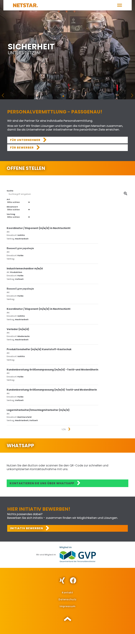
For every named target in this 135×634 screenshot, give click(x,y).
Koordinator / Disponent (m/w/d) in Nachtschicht (38, 228)
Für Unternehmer (25, 140)
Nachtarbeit (21, 239)
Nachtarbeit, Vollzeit (26, 420)
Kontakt (67, 592)
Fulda (20, 255)
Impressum (67, 606)
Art (8, 199)
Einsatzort (12, 207)
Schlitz (21, 235)
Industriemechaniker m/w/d (25, 268)
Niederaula (23, 336)
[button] (119, 5)
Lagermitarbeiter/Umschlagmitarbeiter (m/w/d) (38, 410)
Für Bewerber (22, 148)
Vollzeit (19, 279)
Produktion (16, 272)
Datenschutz (67, 599)
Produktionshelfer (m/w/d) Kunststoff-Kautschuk (39, 349)
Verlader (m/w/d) (18, 329)
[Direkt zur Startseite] (25, 5)
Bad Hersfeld (24, 417)
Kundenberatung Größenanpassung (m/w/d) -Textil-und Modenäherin (52, 369)
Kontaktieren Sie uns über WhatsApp (42, 483)
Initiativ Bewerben (26, 528)
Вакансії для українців (20, 248)
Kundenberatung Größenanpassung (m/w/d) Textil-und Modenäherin (52, 389)
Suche (10, 191)
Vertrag (11, 214)
